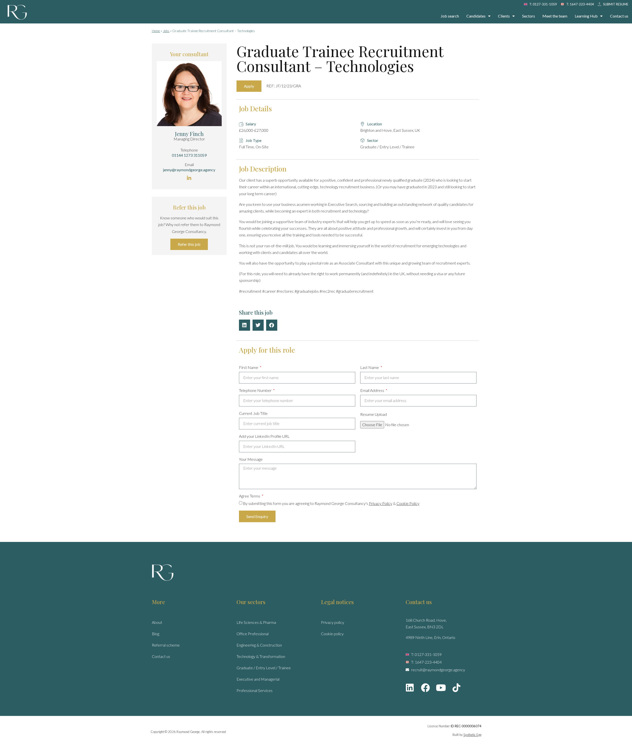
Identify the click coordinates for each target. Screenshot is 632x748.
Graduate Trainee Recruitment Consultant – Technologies (340, 58)
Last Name (370, 367)
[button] (244, 325)
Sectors (528, 16)
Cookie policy (332, 633)
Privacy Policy (380, 503)
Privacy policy (332, 622)
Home (156, 31)
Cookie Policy (407, 503)
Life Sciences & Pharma (256, 622)
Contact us (619, 16)
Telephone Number (255, 390)
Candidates (476, 16)
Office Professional (253, 633)
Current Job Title (253, 413)
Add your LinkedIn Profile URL (264, 436)
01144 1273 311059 (189, 155)
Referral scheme (166, 645)
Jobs (166, 31)
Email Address (372, 390)
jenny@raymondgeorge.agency (189, 169)
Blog (155, 633)
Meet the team (554, 16)
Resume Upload (373, 414)
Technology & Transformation (261, 656)
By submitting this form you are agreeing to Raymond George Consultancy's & (331, 503)
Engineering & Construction (259, 645)
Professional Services (255, 690)
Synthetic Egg (472, 735)
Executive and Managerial (258, 679)
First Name (249, 367)
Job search (450, 16)
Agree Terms (250, 496)
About (157, 622)
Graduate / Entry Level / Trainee (264, 667)
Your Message (251, 459)
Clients (504, 16)
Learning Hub (586, 16)
